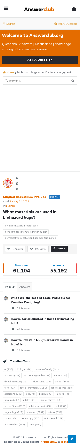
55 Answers (23, 308)
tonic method (15, 424)
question (35, 412)
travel (35, 424)
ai (9, 369)
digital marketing (17, 381)
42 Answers (23, 329)
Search (10, 24)
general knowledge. (33, 387)
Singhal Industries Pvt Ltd (24, 197)
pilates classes (51, 400)
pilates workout (40, 406)
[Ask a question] (72, 439)
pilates (30, 400)
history (63, 393)
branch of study (47, 369)
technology (31, 418)
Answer (59, 248)
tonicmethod (53, 418)
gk (30, 393)
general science (62, 387)
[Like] (17, 177)
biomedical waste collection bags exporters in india (30, 237)
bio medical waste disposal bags (21, 225)
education (42, 381)
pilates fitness (15, 406)
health (45, 393)
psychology (14, 412)
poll (61, 406)
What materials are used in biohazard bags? (30, 214)
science (55, 412)
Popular (10, 286)
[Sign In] (74, 8)
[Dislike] (17, 189)
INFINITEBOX (48, 441)
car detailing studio (37, 375)
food (10, 387)
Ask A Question (67, 24)
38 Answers (23, 350)
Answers (24, 286)
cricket (60, 375)
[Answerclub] (40, 8)
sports (11, 418)
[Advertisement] (40, 126)
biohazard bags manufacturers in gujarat (26, 231)
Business (10, 205)
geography (13, 393)
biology (24, 369)
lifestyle (12, 400)
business (12, 375)
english (62, 381)
